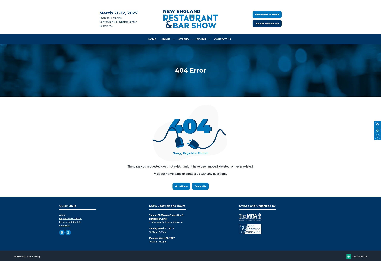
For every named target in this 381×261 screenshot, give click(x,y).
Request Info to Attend (70, 218)
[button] (267, 14)
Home (152, 39)
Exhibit (201, 39)
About (166, 39)
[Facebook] (377, 124)
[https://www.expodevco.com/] (250, 233)
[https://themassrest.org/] (250, 220)
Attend (183, 39)
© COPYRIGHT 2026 (22, 256)
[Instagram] (377, 130)
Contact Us (222, 39)
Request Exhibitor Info (70, 222)
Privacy (37, 256)
